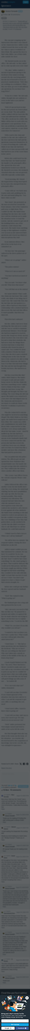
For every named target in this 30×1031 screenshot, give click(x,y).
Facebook (21, 1028)
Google (7, 1028)
